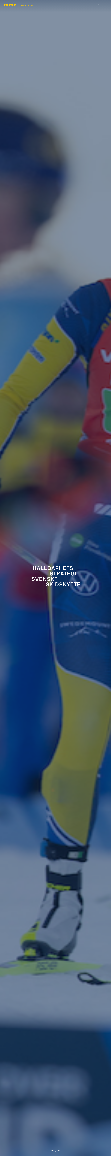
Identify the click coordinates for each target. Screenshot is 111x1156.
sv (99, 5)
